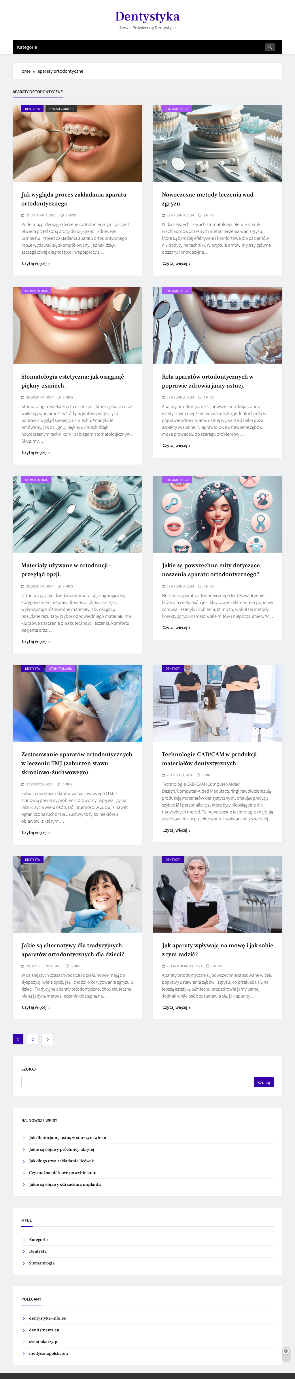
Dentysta (38, 1251)
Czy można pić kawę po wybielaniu (63, 1173)
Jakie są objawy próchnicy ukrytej (61, 1149)
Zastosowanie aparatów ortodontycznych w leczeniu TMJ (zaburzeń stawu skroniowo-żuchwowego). (77, 763)
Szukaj (28, 1069)
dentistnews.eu (44, 1330)
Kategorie (27, 47)
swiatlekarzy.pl (43, 1341)
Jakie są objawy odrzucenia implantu (65, 1184)
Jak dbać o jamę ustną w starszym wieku (67, 1137)
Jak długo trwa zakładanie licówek (61, 1161)
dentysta (32, 108)
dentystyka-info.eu (48, 1318)
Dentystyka (147, 16)
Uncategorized (61, 108)
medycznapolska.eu (48, 1353)
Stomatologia (177, 108)
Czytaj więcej (34, 263)
